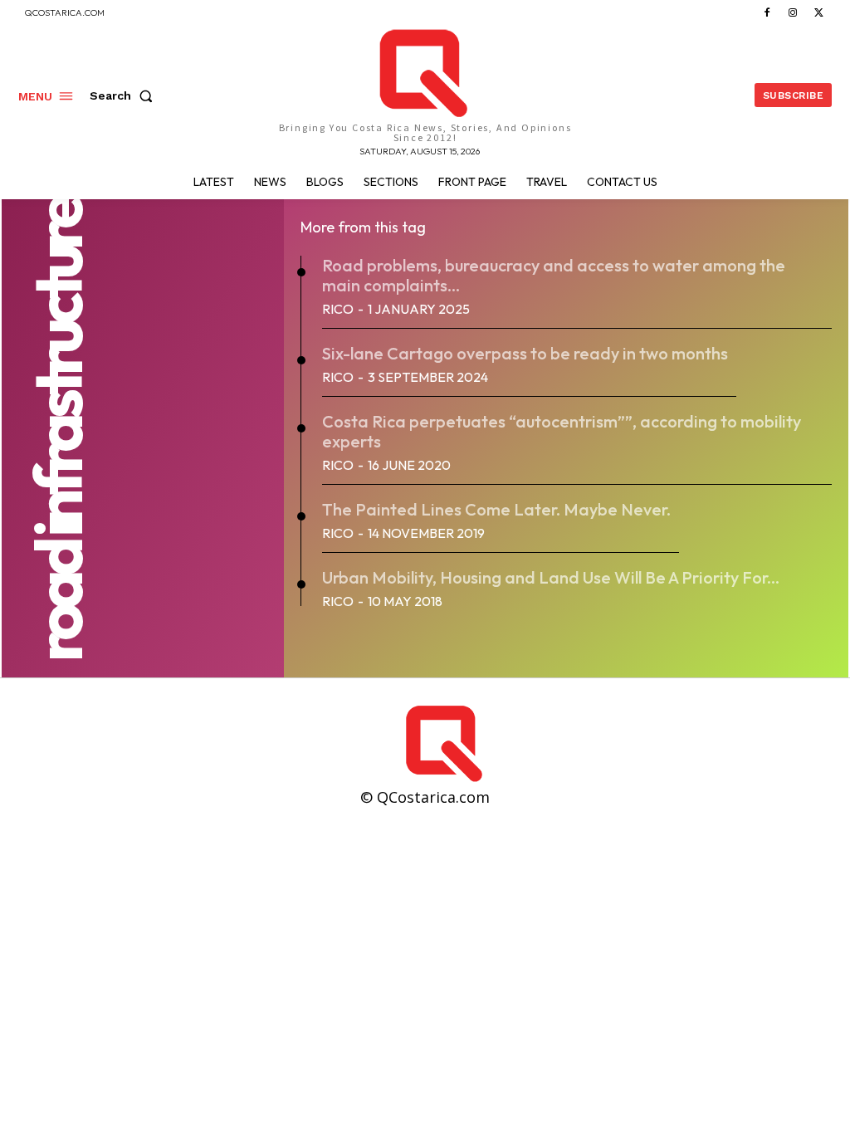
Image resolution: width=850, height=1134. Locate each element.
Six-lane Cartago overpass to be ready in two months (525, 353)
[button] (124, 95)
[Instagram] (793, 13)
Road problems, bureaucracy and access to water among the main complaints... (553, 275)
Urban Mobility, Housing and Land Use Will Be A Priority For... (550, 577)
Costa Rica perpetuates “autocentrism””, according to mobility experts (561, 431)
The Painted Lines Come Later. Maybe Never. (496, 509)
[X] (819, 13)
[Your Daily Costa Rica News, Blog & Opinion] (618, 743)
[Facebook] (766, 13)
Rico (338, 309)
